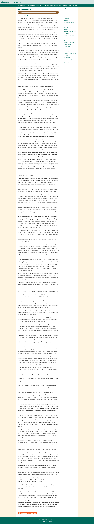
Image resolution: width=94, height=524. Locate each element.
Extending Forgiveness (68, 24)
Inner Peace (66, 33)
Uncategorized (67, 62)
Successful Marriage (68, 59)
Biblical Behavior (67, 13)
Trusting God (66, 61)
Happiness (66, 29)
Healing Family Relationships (70, 31)
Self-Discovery (67, 57)
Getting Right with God (68, 27)
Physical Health (67, 46)
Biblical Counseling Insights (7, 1)
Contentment (66, 18)
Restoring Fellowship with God (70, 53)
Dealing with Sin (67, 20)
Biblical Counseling (68, 14)
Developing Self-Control (69, 22)
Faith (65, 26)
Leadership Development (69, 35)
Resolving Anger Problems (69, 51)
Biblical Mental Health (68, 16)
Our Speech (66, 40)
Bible (65, 11)
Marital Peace (67, 38)
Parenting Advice (67, 44)
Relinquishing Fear (68, 50)
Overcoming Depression (69, 42)
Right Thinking (67, 55)
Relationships (67, 48)
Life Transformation (68, 37)
